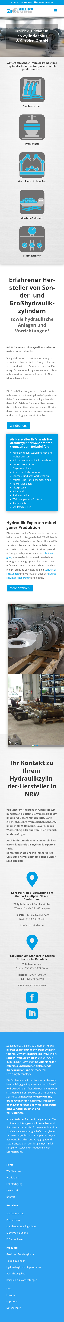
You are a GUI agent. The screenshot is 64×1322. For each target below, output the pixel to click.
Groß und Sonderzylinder (20, 1254)
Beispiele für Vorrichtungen (21, 1280)
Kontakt (10, 1197)
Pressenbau (13, 1220)
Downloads (12, 1190)
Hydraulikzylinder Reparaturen (23, 1267)
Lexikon (10, 1295)
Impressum (12, 1301)
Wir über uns (18, 426)
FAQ (8, 1288)
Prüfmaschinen (15, 1239)
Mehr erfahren (20, 588)
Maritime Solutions (17, 1233)
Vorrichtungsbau (15, 1273)
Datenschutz (13, 1307)
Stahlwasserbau (15, 1213)
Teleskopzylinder (15, 1260)
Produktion (12, 1177)
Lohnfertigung (14, 1184)
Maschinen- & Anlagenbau (21, 1226)
